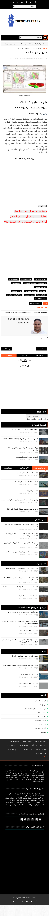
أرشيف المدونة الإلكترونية (9, 468)
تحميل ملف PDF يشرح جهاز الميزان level (25, 656)
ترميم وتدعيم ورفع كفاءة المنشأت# (35, 283)
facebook (39, 355)
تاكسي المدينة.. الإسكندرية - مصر (27, 473)
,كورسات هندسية (13, 58)
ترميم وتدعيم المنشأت (39, 745)
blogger (9, 355)
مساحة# (42, 291)
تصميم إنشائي (41, 713)
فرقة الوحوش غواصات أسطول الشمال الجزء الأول (22, 509)
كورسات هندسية (36, 48)
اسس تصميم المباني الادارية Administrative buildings (20, 439)
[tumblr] (26, 2)
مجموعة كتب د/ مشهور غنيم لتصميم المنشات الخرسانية (20, 552)
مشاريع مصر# (29, 295)
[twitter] (31, 2)
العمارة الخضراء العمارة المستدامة (27, 457)
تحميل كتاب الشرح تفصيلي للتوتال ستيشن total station (20, 665)
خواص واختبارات (40, 720)
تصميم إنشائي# (26, 279)
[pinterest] (22, 2)
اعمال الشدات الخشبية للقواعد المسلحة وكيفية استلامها (20, 587)
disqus (24, 355)
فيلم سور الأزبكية (16, 44)
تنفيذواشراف (41, 716)
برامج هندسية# (16, 291)
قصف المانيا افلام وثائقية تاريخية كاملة (26, 482)
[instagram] (17, 2)
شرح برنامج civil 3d (36, 52)
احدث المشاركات (40, 468)
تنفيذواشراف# (13, 279)
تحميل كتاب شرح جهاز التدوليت (28, 674)
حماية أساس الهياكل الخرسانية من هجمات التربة (23, 612)
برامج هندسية (41, 705)
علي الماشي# (41, 295)
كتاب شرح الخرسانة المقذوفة (29, 630)
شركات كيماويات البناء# (14, 295)
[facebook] (35, 2)
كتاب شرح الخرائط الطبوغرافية (28, 683)
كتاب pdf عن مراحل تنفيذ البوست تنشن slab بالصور (21, 568)
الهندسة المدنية (41, 754)
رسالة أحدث (41, 349)
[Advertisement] (24, 178)
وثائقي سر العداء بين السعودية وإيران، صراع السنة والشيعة (19, 500)
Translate (44, 419)
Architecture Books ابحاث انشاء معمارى (25, 430)
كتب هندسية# (16, 283)
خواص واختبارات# (40, 279)
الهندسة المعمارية (40, 701)
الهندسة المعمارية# (31, 291)
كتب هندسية (42, 724)
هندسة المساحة (41, 749)
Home (45, 48)
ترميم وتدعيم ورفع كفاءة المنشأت (34, 709)
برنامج (39, 114)
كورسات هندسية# (40, 287)
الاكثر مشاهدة (24, 468)
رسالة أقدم (6, 349)
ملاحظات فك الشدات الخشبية (28, 596)
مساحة (43, 732)
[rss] (13, 2)
